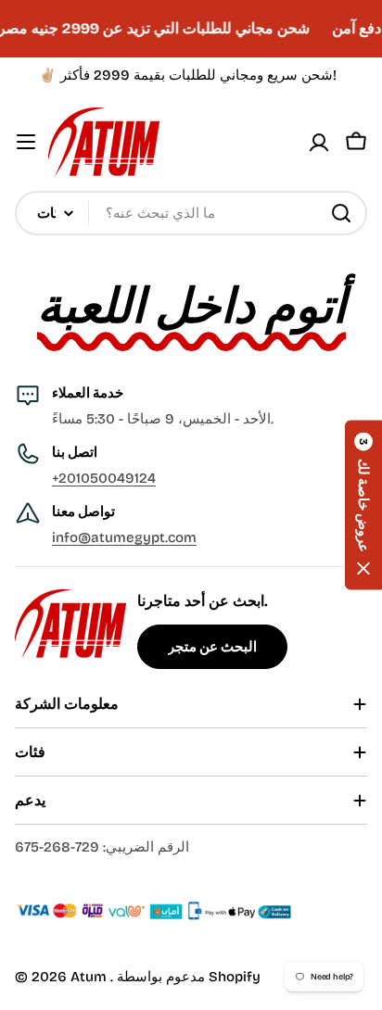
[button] (363, 505)
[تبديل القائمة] (26, 142)
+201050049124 (104, 478)
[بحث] (341, 213)
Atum (90, 976)
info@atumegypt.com (124, 537)
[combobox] (191, 213)
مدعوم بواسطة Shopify (189, 976)
